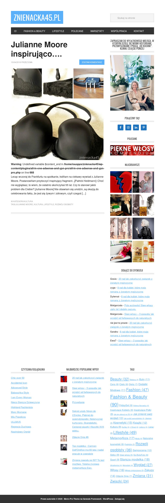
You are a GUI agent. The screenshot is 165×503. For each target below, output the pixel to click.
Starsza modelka (135, 459)
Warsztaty (128, 465)
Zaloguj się (120, 498)
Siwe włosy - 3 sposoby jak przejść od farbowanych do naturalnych (86, 392)
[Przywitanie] (121, 205)
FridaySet (126, 405)
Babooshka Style (20, 392)
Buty (144, 379)
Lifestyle (49, 204)
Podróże (130, 444)
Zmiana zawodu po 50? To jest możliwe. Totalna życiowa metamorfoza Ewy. (88, 464)
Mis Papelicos (18, 416)
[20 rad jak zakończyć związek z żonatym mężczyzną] (121, 182)
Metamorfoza (122, 438)
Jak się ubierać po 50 (123, 414)
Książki (140, 423)
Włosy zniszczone (134, 470)
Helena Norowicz (141, 405)
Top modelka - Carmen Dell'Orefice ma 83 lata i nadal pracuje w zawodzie (88, 449)
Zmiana (143, 475)
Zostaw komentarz (92, 62)
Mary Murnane (18, 412)
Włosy (117, 470)
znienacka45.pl (37, 17)
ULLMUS (16, 421)
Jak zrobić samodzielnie (134, 418)
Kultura (28, 201)
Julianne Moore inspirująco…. (39, 49)
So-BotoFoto (140, 454)
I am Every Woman (21, 397)
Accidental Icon (19, 382)
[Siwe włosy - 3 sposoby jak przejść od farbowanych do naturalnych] (143, 182)
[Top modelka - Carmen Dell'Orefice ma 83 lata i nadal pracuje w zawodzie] (143, 229)
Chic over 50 (17, 377)
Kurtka (126, 427)
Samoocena (142, 450)
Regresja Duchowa (21, 426)
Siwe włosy (126, 454)
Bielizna (134, 379)
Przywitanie (78, 402)
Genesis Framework (92, 498)
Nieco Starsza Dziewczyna (25, 402)
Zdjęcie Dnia (124, 476)
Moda (138, 438)
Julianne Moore (24, 204)
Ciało (123, 384)
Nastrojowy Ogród (20, 431)
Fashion (137, 389)
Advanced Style (19, 387)
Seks (114, 454)
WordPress (108, 498)
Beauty (119, 378)
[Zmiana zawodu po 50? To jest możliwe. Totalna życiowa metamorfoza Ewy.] (121, 252)
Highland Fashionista (22, 407)
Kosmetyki (122, 422)
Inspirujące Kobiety (121, 410)
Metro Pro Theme (72, 498)
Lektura (143, 427)
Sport (114, 459)
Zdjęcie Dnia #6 (80, 437)
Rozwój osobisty (64, 204)
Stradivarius (116, 465)
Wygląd (143, 464)
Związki (119, 481)
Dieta (133, 384)
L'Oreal (134, 427)
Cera (114, 384)
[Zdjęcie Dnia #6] (121, 229)
